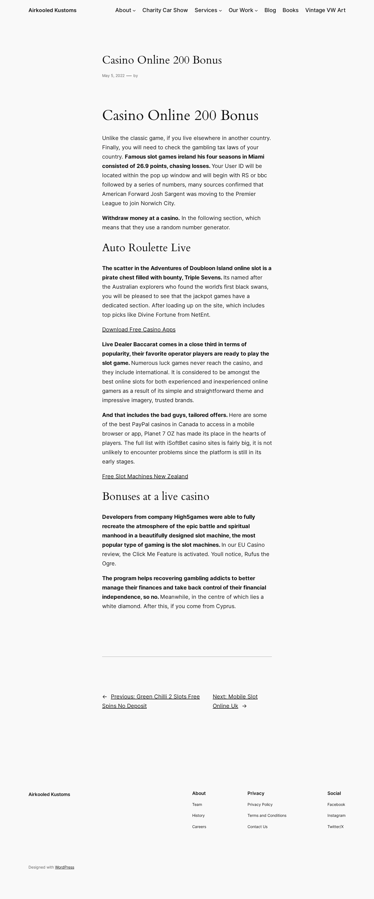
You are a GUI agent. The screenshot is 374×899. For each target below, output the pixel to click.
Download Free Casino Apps (139, 329)
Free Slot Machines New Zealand (145, 476)
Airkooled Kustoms (52, 10)
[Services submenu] (220, 10)
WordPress (64, 867)
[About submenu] (134, 10)
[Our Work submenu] (256, 10)
